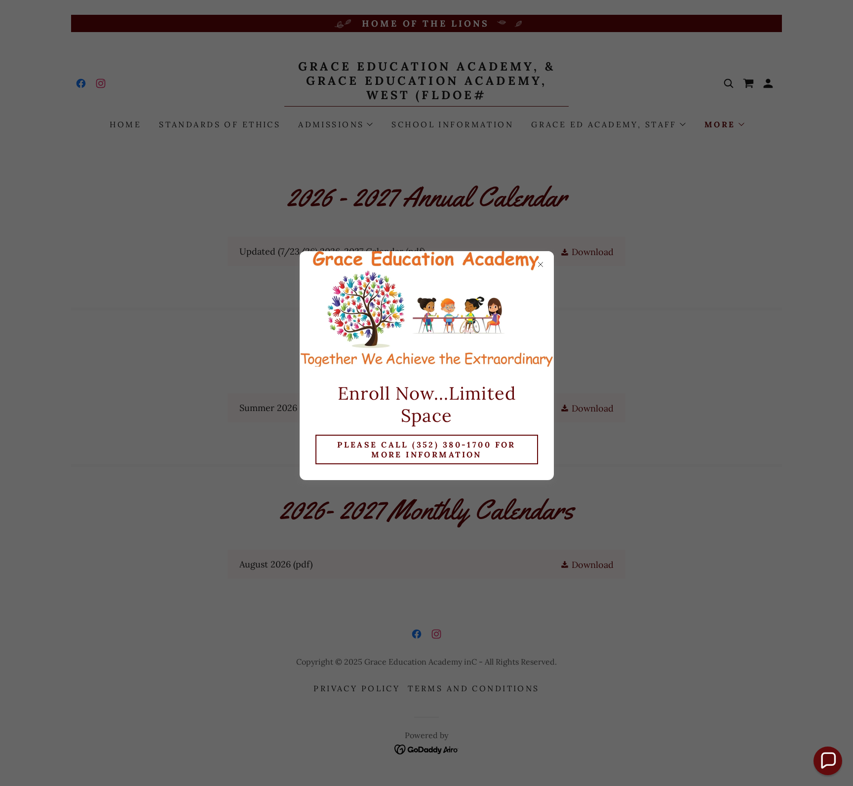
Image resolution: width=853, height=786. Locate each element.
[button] (828, 761)
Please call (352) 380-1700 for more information (426, 449)
